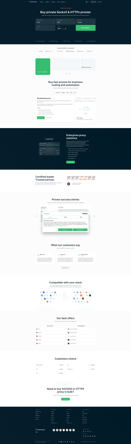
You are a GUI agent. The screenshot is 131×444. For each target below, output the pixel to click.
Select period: (79, 20)
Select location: (59, 20)
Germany (68, 415)
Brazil (68, 419)
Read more (65, 267)
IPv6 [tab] (71, 92)
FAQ (83, 415)
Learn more (41, 117)
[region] (65, 66)
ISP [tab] (74, 92)
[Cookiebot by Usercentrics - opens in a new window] (82, 214)
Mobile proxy (37, 415)
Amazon (52, 417)
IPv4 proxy (37, 417)
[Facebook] (86, 431)
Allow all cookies (80, 229)
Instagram (52, 411)
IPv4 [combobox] (38, 22)
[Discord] (86, 436)
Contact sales (93, 1)
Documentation (85, 413)
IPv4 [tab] (67, 92)
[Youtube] (90, 436)
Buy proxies (86, 28)
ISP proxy (36, 413)
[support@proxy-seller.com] (83, 431)
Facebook (52, 413)
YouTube (52, 419)
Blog (83, 411)
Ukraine (68, 413)
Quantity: (38, 26)
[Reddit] (88, 436)
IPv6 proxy (37, 419)
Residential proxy (38, 411)
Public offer (84, 417)
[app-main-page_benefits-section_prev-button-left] (67, 73)
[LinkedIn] (92, 436)
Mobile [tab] (63, 92)
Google (52, 415)
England (68, 417)
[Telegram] (90, 431)
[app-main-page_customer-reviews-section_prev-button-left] (36, 216)
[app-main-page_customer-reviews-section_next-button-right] (94, 216)
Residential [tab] (58, 92)
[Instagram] (95, 436)
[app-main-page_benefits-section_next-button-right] (70, 73)
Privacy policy (84, 419)
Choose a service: (40, 20)
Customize (65, 229)
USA (67, 411)
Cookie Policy (57, 225)
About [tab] (81, 217)
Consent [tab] (50, 217)
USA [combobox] (58, 22)
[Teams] (88, 431)
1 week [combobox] (79, 22)
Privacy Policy (64, 225)
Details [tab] (65, 217)
